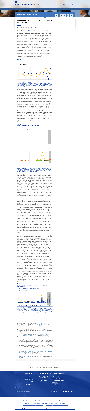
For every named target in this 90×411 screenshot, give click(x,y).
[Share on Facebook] (64, 15)
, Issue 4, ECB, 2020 (36, 325)
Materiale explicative (29, 379)
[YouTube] (69, 391)
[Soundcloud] (71, 391)
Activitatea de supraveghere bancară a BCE (66, 8)
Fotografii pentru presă (29, 381)
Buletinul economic (30, 9)
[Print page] (56, 15)
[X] (61, 391)
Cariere (72, 4)
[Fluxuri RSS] (74, 391)
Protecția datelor (55, 376)
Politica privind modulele (58, 380)
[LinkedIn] (63, 391)
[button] (71, 2)
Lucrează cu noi (28, 378)
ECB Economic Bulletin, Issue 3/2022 (36, 30)
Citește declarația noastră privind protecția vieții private (33, 405)
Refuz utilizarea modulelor (60, 408)
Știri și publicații (53, 8)
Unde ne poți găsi (28, 384)
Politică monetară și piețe (20, 8)
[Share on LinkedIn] (68, 15)
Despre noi (63, 4)
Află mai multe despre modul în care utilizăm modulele (57, 405)
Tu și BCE (68, 4)
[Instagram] (66, 391)
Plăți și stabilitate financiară (31, 8)
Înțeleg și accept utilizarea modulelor (30, 408)
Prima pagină (17, 9)
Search (70, 2)
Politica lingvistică (55, 384)
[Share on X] (61, 15)
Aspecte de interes (38, 9)
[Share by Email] (71, 15)
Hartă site (17, 387)
